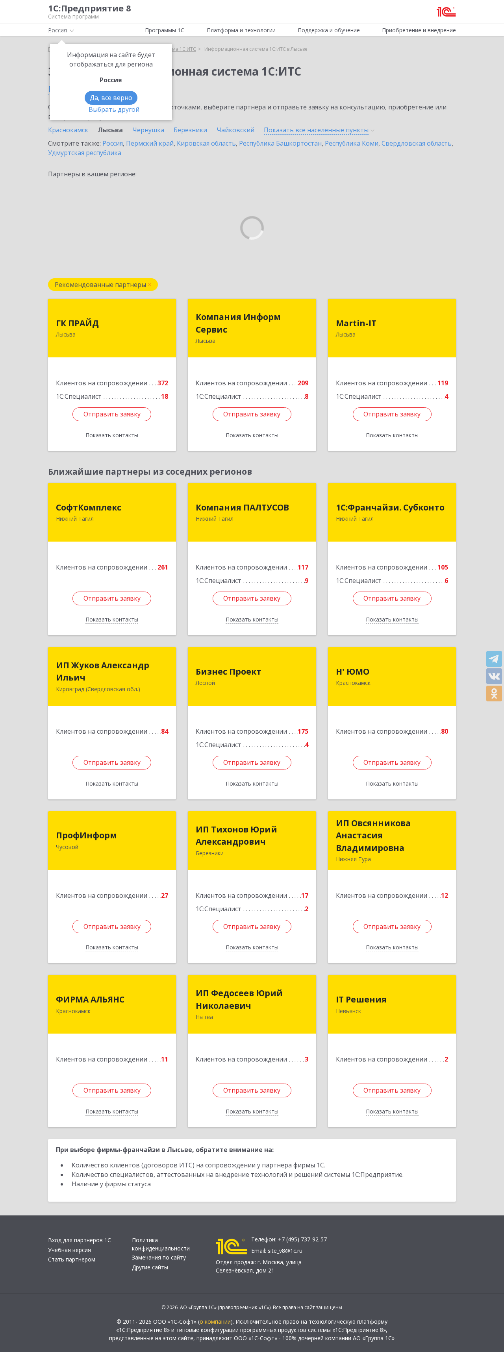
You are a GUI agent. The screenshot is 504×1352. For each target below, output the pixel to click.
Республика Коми (351, 143)
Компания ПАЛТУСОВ (242, 507)
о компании (215, 1321)
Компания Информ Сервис (238, 323)
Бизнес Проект (228, 671)
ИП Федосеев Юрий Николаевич (239, 999)
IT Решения (361, 999)
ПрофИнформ (86, 835)
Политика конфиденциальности (161, 1244)
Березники (190, 130)
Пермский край (150, 143)
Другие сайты (150, 1267)
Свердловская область (417, 143)
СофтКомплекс (88, 507)
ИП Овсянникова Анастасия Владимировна (373, 835)
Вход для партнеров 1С (79, 1240)
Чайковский (235, 130)
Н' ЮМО (352, 671)
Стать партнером (71, 1259)
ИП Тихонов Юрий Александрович (236, 835)
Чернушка (148, 130)
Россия (112, 143)
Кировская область (206, 143)
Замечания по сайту (159, 1257)
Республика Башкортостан (280, 143)
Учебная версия (69, 1250)
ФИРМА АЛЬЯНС (90, 999)
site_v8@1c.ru (285, 1250)
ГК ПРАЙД (77, 323)
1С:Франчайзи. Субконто (390, 507)
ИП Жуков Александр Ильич (102, 671)
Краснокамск (68, 130)
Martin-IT (356, 323)
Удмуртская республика (84, 152)
